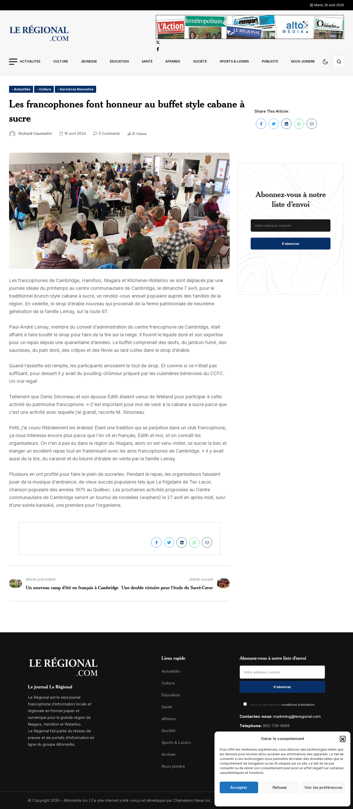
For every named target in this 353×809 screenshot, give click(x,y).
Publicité (270, 61)
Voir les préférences (323, 787)
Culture (60, 61)
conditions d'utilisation (297, 704)
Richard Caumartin (35, 133)
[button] (342, 738)
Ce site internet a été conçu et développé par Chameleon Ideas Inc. (151, 800)
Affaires (172, 61)
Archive (168, 754)
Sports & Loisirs (234, 61)
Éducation (119, 61)
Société (200, 61)
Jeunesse (89, 61)
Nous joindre (303, 61)
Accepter (238, 787)
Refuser (280, 787)
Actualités (30, 61)
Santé (147, 61)
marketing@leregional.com (297, 716)
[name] (39, 34)
